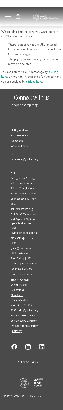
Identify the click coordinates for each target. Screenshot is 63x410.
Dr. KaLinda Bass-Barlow (24, 326)
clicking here (34, 82)
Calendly (17, 331)
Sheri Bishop (17, 258)
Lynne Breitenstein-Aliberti (22, 225)
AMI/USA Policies (28, 362)
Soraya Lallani (18, 194)
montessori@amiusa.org (24, 159)
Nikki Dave (17, 295)
